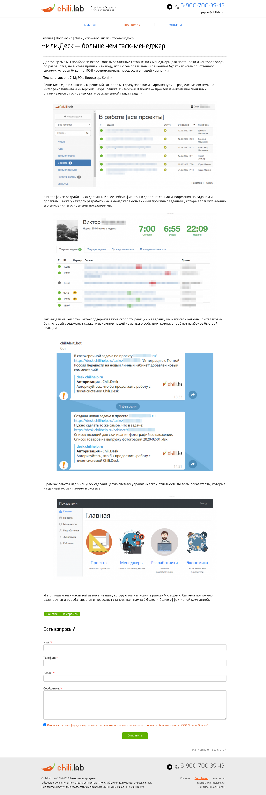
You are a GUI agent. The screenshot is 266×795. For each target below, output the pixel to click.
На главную (200, 749)
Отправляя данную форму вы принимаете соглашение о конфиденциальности (95, 725)
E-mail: (49, 673)
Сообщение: (52, 688)
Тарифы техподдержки (211, 782)
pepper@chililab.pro (213, 12)
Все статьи (218, 749)
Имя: (47, 642)
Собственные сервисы (62, 614)
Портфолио (132, 24)
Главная (90, 24)
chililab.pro (50, 778)
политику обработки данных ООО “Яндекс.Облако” (177, 725)
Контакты (175, 24)
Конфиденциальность (211, 787)
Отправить (135, 735)
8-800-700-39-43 (202, 7)
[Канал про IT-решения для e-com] (170, 7)
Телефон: (50, 657)
